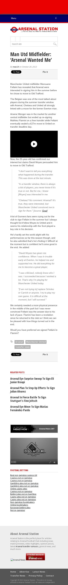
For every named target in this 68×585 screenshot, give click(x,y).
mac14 (16, 67)
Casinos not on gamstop (21, 478)
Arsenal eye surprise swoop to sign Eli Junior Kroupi (32, 380)
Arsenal (19, 342)
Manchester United (36, 342)
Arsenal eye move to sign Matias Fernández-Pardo (29, 408)
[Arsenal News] (18, 560)
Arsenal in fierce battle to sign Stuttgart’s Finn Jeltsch (28, 398)
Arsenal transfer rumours (27, 546)
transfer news (22, 347)
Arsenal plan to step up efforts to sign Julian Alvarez (32, 389)
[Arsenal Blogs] (35, 560)
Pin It (45, 72)
